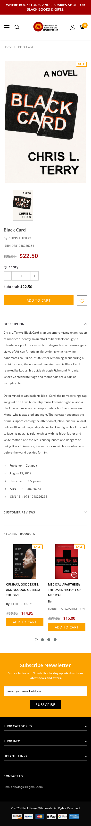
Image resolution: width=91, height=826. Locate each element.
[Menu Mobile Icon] (6, 27)
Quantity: (11, 267)
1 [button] (36, 639)
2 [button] (42, 639)
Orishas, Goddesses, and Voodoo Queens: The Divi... (23, 589)
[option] (45, 122)
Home (8, 47)
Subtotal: (11, 286)
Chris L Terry (19, 238)
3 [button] (48, 639)
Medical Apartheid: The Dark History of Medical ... (64, 589)
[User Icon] (72, 27)
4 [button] (55, 639)
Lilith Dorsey (21, 604)
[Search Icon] (17, 27)
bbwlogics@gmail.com (28, 787)
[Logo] (46, 26)
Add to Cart (25, 622)
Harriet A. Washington (66, 609)
